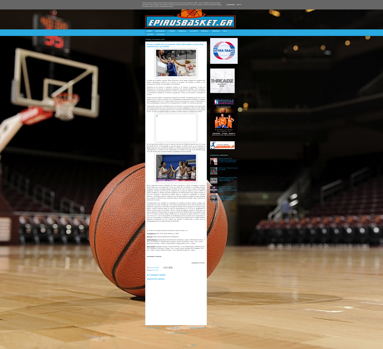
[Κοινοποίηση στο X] (168, 268)
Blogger (193, 345)
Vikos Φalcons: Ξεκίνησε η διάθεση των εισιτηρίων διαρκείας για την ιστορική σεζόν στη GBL (227, 189)
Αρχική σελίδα (175, 328)
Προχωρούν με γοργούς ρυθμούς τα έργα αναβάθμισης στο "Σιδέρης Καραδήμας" (227, 179)
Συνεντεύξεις (193, 31)
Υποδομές (172, 31)
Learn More (230, 4)
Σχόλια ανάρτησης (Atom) (180, 333)
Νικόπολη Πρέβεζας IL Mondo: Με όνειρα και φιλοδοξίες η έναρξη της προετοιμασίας (227, 198)
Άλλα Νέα (150, 34)
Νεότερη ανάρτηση (153, 328)
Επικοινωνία (160, 34)
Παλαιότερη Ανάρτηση (197, 328)
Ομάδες (149, 31)
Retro (225, 31)
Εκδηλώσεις (204, 31)
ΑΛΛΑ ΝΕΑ (155, 270)
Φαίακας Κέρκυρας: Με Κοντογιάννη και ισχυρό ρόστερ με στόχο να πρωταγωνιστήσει (227, 160)
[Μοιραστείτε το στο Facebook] (170, 268)
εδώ (186, 230)
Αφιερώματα (215, 31)
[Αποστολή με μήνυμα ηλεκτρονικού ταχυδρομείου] (164, 268)
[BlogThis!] (166, 268)
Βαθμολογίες (182, 31)
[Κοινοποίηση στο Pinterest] (172, 268)
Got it (239, 4)
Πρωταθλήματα (160, 31)
